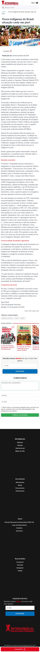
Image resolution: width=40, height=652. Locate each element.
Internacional (20, 448)
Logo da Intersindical (19, 525)
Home (4, 12)
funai (16, 318)
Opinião (20, 445)
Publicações (20, 491)
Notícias (20, 442)
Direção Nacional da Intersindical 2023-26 (19, 522)
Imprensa (19, 531)
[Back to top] (35, 643)
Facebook (20, 562)
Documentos (20, 488)
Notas (20, 485)
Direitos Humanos (7, 318)
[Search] (3, 8)
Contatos (19, 528)
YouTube (20, 565)
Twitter (20, 571)
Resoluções (20, 482)
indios (22, 318)
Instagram (20, 568)
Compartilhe (19, 649)
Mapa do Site (20, 451)
